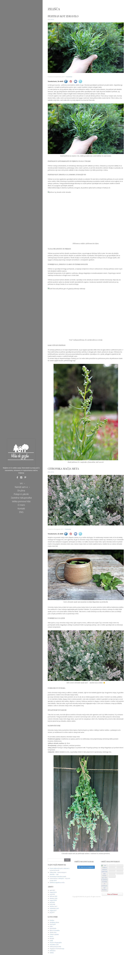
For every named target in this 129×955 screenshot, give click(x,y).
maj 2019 (52, 894)
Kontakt (21, 508)
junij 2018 (52, 904)
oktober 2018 (53, 898)
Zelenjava (52, 950)
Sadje (51, 940)
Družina (21, 490)
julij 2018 (52, 902)
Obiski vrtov (53, 932)
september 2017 (54, 908)
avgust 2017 (53, 910)
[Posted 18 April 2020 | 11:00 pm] (112, 869)
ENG (21, 512)
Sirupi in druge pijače (56, 942)
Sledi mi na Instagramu (86, 867)
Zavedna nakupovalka (21, 497)
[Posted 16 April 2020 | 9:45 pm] (120, 869)
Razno (51, 936)
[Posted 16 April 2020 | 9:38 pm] (120, 872)
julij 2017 (52, 912)
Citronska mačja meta (63, 468)
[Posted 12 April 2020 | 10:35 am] (112, 876)
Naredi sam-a (21, 486)
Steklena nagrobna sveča (57, 882)
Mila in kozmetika (55, 930)
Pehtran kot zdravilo (63, 16)
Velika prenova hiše (21, 501)
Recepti (52, 938)
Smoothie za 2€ (54, 944)
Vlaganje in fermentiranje (57, 948)
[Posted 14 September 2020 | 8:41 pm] (104, 878)
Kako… (52, 926)
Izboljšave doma (54, 922)
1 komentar (69, 77)
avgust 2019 (53, 892)
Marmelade (53, 928)
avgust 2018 (53, 900)
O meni (21, 504)
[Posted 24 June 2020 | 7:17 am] (112, 866)
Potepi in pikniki (21, 494)
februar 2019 (53, 896)
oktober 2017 (53, 906)
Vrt (21, 483)
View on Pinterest (112, 894)
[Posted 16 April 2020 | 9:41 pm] (112, 872)
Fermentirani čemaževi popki (58, 876)
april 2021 (52, 890)
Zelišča (51, 19)
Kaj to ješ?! (53, 924)
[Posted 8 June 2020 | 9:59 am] (120, 866)
